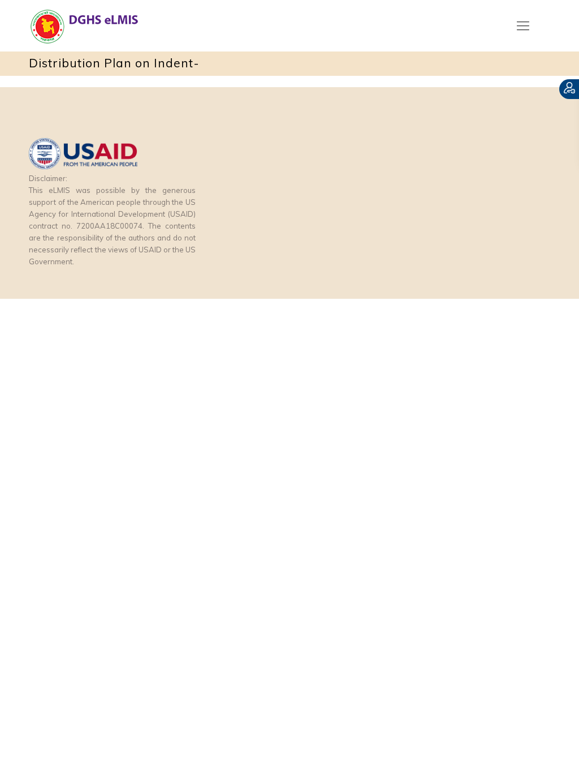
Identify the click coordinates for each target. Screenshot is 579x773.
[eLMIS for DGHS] (108, 25)
